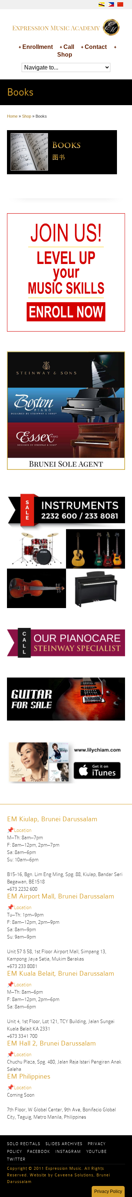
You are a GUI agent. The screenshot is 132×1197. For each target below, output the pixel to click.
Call (68, 47)
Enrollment (37, 47)
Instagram (68, 1151)
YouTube (96, 1151)
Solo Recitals (23, 1143)
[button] (108, 1191)
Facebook (38, 1151)
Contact (96, 47)
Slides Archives (63, 1143)
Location (23, 830)
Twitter (16, 1159)
